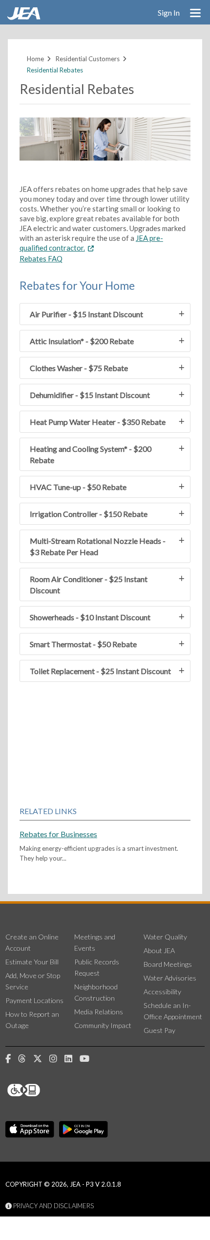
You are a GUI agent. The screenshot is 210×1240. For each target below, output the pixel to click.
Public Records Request (96, 967)
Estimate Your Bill (32, 962)
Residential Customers (88, 59)
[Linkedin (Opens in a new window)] (72, 1058)
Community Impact (102, 1025)
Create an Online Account (32, 942)
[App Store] (29, 1129)
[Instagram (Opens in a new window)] (56, 1058)
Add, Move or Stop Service (32, 981)
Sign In (169, 12)
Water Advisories (170, 978)
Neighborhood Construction (96, 992)
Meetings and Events (94, 942)
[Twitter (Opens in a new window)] (41, 1058)
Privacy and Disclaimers (53, 1206)
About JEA (159, 950)
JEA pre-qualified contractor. (91, 243)
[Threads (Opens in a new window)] (25, 1058)
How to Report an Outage (32, 1019)
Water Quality (165, 937)
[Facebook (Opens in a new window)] (11, 1058)
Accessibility (162, 991)
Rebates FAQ (41, 258)
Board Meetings (168, 964)
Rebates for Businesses (58, 834)
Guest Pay (159, 1030)
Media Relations (98, 1011)
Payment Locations (34, 1000)
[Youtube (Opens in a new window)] (88, 1058)
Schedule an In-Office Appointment (173, 1011)
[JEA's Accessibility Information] (42, 1090)
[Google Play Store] (83, 1129)
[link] (24, 17)
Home (35, 59)
